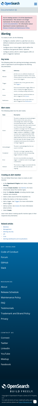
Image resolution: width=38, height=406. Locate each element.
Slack (3, 267)
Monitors (24, 188)
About (4, 286)
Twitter (4, 343)
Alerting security (8, 231)
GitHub (4, 262)
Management (7, 229)
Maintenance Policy (11, 297)
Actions (27, 96)
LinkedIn (5, 348)
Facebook (6, 364)
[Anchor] (10, 59)
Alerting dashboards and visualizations (15, 239)
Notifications (28, 101)
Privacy (4, 318)
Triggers (18, 84)
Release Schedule (10, 292)
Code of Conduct (9, 251)
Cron (4, 236)
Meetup (5, 358)
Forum (4, 257)
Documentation (7, 10)
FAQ (3, 302)
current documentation (10, 24)
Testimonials (7, 308)
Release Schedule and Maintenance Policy (16, 28)
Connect (5, 337)
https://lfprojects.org (25, 402)
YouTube (5, 353)
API (4, 234)
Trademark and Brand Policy (15, 313)
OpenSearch (10, 4)
